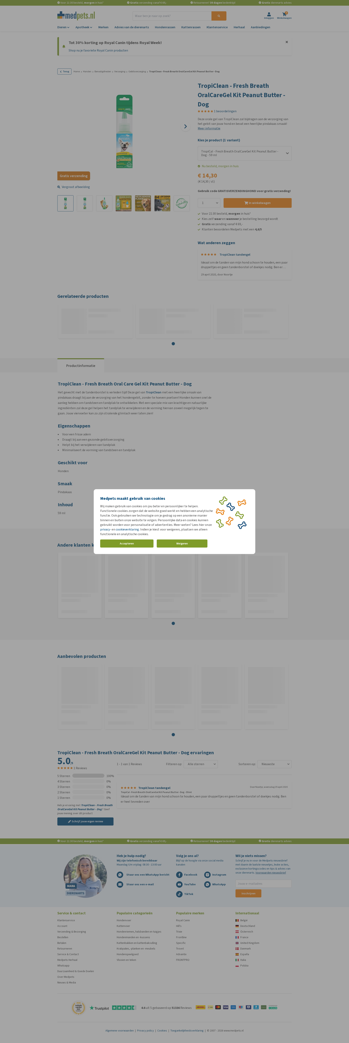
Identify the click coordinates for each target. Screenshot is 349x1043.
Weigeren (182, 543)
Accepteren (127, 543)
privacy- (105, 529)
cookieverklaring (127, 529)
